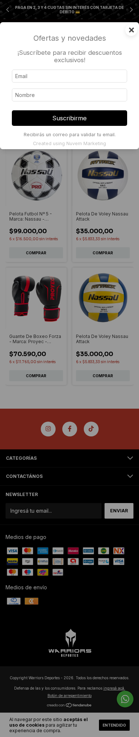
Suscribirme (69, 118)
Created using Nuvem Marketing (69, 143)
